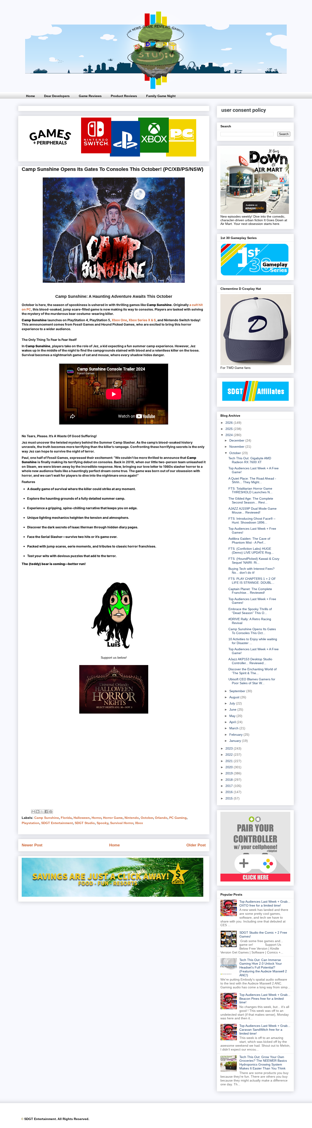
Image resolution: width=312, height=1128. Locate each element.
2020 (229, 767)
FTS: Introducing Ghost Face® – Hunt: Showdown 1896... (251, 520)
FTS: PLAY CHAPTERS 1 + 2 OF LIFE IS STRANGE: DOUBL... (252, 580)
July (232, 703)
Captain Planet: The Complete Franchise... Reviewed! (250, 591)
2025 (229, 429)
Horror (96, 818)
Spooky (102, 823)
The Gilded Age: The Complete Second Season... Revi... (250, 500)
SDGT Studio (85, 823)
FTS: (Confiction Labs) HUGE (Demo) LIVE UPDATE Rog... (251, 550)
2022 (229, 754)
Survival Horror (121, 823)
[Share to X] (42, 811)
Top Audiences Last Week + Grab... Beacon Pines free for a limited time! (264, 998)
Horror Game (113, 818)
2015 (229, 798)
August (234, 697)
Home (30, 96)
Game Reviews (90, 96)
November (237, 446)
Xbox (139, 823)
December (237, 440)
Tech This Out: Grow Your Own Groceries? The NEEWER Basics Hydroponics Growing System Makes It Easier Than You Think (263, 1062)
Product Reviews (124, 96)
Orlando (161, 818)
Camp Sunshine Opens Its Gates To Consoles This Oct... (252, 631)
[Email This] (33, 811)
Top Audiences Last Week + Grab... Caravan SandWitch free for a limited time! (264, 1029)
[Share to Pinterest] (50, 811)
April (233, 722)
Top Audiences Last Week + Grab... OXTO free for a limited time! (264, 903)
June (233, 709)
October (147, 818)
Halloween (82, 818)
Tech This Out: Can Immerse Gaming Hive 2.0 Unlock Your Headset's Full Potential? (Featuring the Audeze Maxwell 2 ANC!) (263, 967)
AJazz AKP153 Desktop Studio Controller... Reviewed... (250, 661)
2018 (229, 779)
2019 (229, 773)
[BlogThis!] (37, 811)
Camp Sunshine (46, 818)
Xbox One (119, 320)
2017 (229, 786)
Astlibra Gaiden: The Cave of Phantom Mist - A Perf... (249, 540)
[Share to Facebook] (46, 811)
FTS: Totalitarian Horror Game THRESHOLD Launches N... (250, 490)
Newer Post (32, 845)
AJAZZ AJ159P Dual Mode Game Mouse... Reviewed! (252, 510)
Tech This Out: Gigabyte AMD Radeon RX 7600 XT (249, 460)
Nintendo (131, 818)
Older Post (196, 845)
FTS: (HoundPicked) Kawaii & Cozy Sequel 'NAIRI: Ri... (253, 560)
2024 (229, 435)
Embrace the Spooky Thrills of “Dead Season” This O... (250, 611)
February (236, 734)
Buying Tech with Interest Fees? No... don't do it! (251, 570)
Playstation (30, 823)
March (234, 728)
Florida (66, 818)
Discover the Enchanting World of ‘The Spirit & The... (252, 671)
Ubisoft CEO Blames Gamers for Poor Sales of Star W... (251, 681)
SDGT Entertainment (57, 823)
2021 (229, 761)
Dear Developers (57, 96)
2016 (229, 792)
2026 (229, 422)
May (232, 716)
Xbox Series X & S (142, 320)
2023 (229, 748)
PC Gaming (178, 818)
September (237, 691)
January (235, 741)
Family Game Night (161, 96)
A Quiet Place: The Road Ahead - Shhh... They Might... (252, 480)
